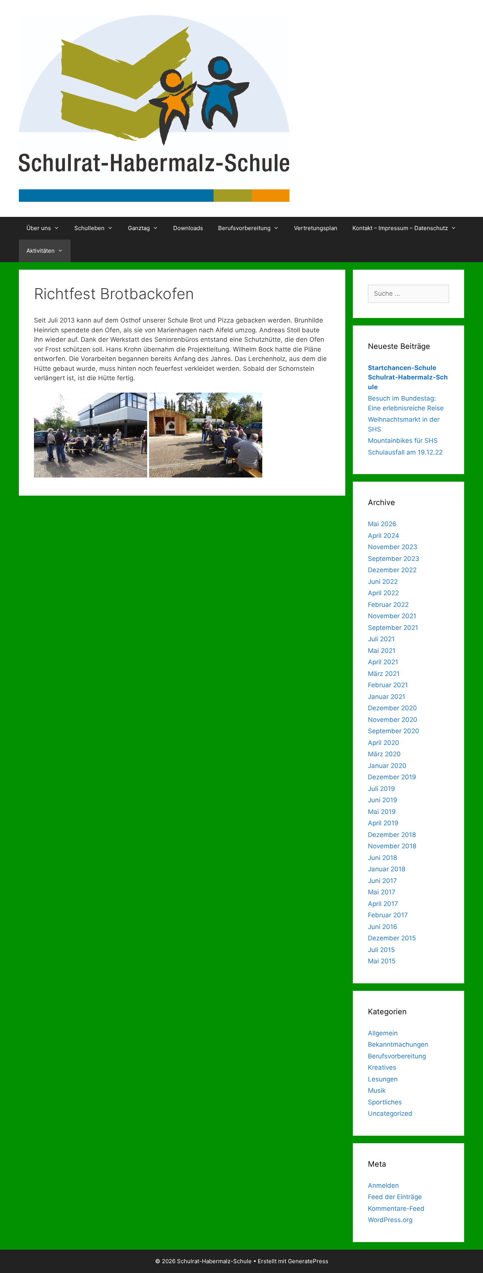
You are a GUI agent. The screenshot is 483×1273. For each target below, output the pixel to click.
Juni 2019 (382, 800)
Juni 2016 (382, 927)
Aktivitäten (40, 250)
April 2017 (383, 904)
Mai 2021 (381, 650)
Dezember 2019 (392, 777)
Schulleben (89, 228)
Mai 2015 (381, 961)
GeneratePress (308, 1261)
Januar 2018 (386, 869)
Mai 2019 (382, 811)
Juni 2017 (382, 880)
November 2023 (392, 547)
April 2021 (383, 662)
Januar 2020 (387, 765)
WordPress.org (390, 1220)
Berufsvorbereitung (244, 228)
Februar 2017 (388, 915)
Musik (377, 1090)
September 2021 (393, 627)
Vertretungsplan (315, 228)
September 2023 (393, 558)
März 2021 (384, 673)
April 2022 (383, 593)
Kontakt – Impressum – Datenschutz (400, 228)
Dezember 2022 (392, 570)
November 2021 (392, 616)
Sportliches (385, 1102)
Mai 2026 (382, 524)
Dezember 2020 (392, 708)
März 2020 (384, 754)
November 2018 (392, 846)
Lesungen (383, 1079)
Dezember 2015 (392, 938)
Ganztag (139, 228)
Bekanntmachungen (398, 1044)
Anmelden (383, 1185)
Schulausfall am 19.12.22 (405, 452)
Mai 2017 (381, 892)
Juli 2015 (381, 950)
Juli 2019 (381, 788)
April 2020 (383, 742)
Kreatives (382, 1067)
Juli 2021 (381, 639)
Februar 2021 (388, 685)
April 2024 (383, 535)
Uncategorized (390, 1113)
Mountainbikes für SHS (403, 440)
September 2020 (393, 731)
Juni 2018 (382, 857)
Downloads (188, 228)
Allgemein (383, 1033)
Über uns (38, 228)
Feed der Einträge (395, 1197)
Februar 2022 (388, 604)
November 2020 (392, 719)
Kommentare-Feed (396, 1208)
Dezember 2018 (392, 834)
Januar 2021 (386, 696)
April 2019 (383, 823)
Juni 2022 (383, 581)
